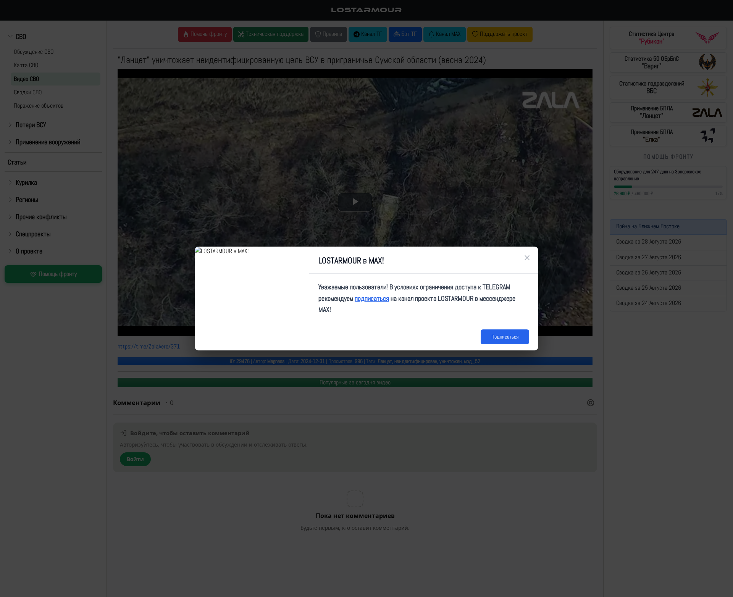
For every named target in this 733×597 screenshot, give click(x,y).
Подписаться (504, 336)
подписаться (372, 298)
